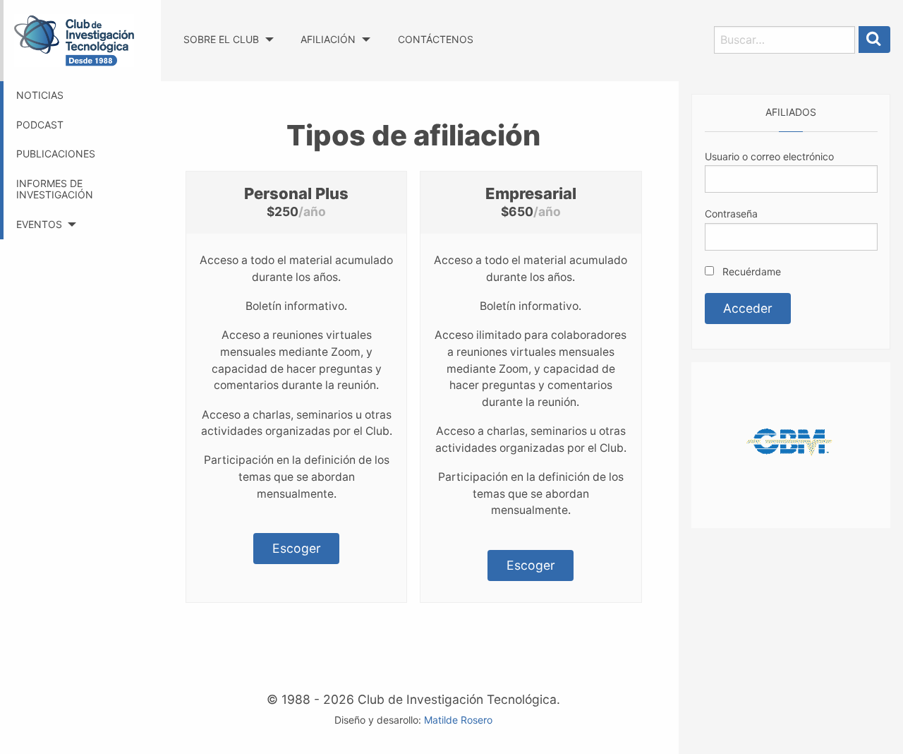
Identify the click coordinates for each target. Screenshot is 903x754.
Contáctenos (435, 39)
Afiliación (328, 39)
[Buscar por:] (784, 40)
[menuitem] (228, 26)
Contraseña (731, 214)
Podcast (39, 125)
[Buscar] (875, 40)
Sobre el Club (221, 39)
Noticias (39, 95)
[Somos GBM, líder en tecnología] (790, 444)
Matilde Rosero (458, 720)
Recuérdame (750, 271)
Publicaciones (55, 154)
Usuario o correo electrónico (769, 156)
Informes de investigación (54, 189)
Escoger (296, 548)
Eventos (39, 224)
